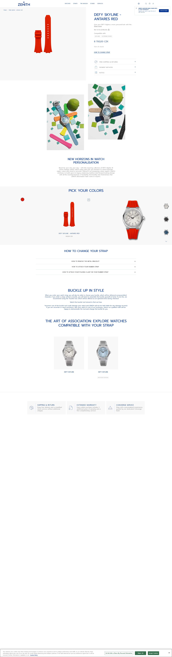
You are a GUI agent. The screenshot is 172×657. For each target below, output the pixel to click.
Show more (98, 26)
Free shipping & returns (108, 62)
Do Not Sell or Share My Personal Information (119, 653)
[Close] (169, 653)
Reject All (140, 653)
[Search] (146, 4)
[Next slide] (166, 241)
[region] (86, 653)
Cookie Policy (34, 655)
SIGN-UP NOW (163, 10)
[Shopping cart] (149, 3)
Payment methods (106, 67)
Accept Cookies (153, 653)
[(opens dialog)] (83, 58)
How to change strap (102, 52)
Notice (101, 73)
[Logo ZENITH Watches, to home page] (24, 3)
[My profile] (153, 3)
